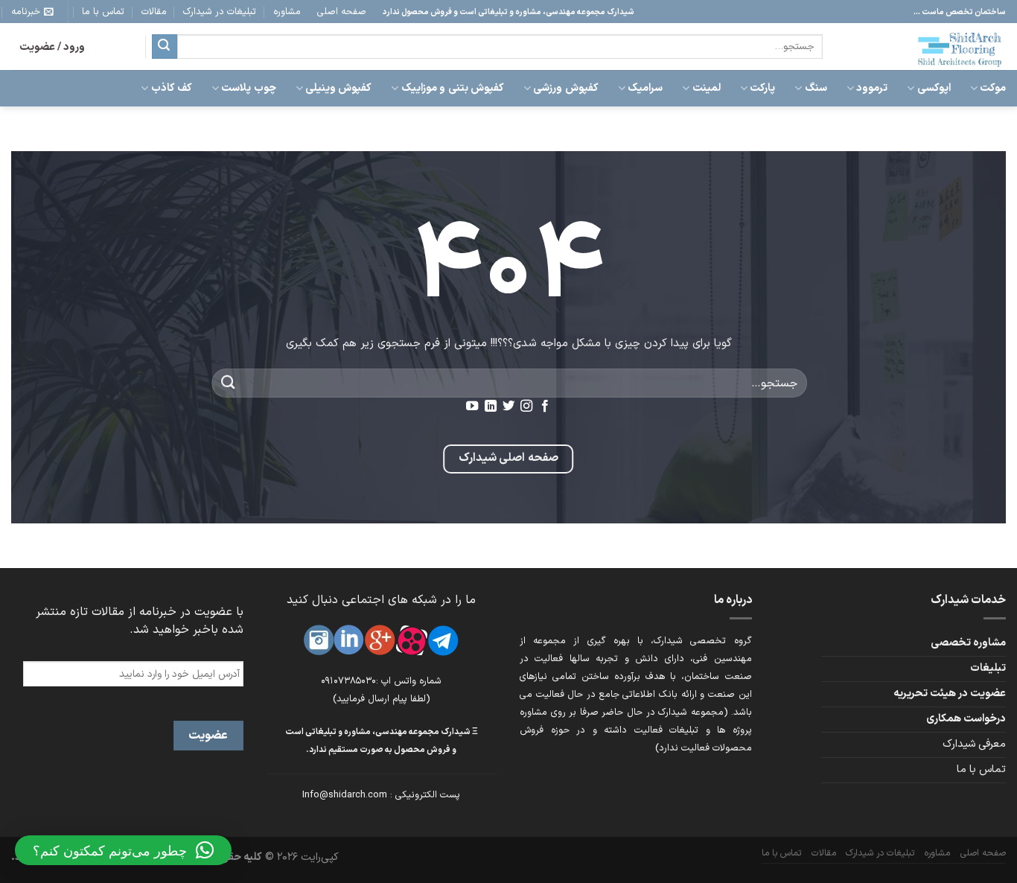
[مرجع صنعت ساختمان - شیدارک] (925, 46)
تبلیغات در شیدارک (219, 11)
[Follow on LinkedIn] (490, 406)
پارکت (762, 88)
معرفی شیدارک (974, 744)
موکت (993, 88)
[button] (123, 850)
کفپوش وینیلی (338, 88)
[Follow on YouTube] (472, 406)
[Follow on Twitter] (508, 406)
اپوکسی (933, 88)
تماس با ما (103, 11)
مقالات (154, 11)
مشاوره (287, 11)
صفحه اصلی (341, 11)
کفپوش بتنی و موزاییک (452, 88)
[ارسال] (164, 47)
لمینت (706, 88)
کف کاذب (171, 88)
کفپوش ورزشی (565, 88)
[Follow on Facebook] (545, 406)
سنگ (815, 88)
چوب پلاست (248, 88)
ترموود (871, 88)
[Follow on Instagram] (526, 406)
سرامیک (645, 88)
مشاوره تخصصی (968, 643)
